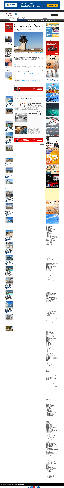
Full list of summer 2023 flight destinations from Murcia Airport (30, 80)
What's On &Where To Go (18, 18)
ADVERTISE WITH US (12, 11)
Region (33, 29)
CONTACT (8, 11)
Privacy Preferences (20, 484)
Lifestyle (27, 18)
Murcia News (7, 18)
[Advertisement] (52, 194)
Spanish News (40, 18)
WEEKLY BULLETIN (18, 11)
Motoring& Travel (23, 18)
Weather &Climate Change (12, 18)
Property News (33, 18)
